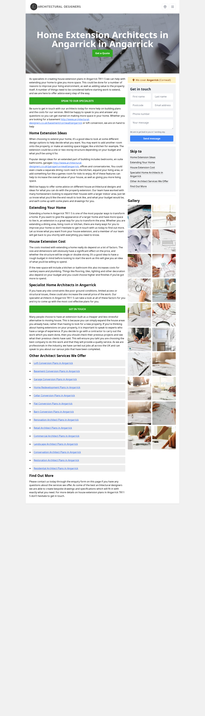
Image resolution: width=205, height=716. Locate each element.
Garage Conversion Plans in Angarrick (55, 379)
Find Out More (138, 186)
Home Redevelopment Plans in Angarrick (57, 387)
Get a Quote (102, 53)
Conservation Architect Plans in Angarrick (57, 452)
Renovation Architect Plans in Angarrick (56, 419)
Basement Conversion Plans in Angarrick (57, 371)
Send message (151, 138)
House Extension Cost (142, 167)
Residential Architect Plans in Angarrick (56, 468)
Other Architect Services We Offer (149, 181)
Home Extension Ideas (142, 157)
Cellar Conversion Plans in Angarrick (54, 395)
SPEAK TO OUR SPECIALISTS (77, 101)
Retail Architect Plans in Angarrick (53, 428)
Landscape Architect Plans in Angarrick (56, 444)
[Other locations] (165, 7)
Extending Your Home (142, 162)
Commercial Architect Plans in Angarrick (56, 436)
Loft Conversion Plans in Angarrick (53, 363)
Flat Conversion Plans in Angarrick (53, 403)
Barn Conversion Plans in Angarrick (54, 411)
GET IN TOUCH (77, 309)
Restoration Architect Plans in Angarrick (56, 460)
